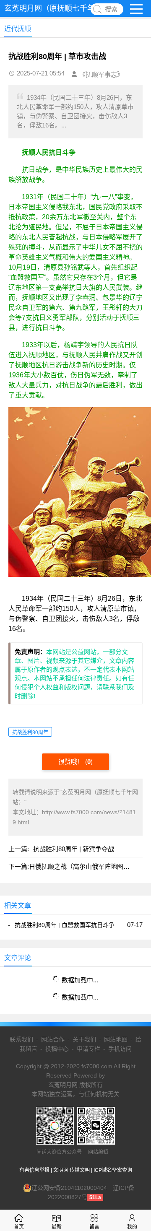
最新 (57, 1227)
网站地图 (116, 1039)
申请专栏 (88, 1048)
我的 (132, 1227)
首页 (19, 1227)
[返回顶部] (134, 1099)
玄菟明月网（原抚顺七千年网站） (60, 8)
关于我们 (84, 1039)
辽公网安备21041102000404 (69, 1187)
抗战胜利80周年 (30, 732)
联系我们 (21, 1039)
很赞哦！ (71, 761)
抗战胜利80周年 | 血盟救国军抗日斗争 (65, 925)
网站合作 (53, 1039)
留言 (94, 1227)
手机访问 (120, 1048)
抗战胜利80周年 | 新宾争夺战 (73, 848)
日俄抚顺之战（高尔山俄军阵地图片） (82, 866)
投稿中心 (57, 1048)
